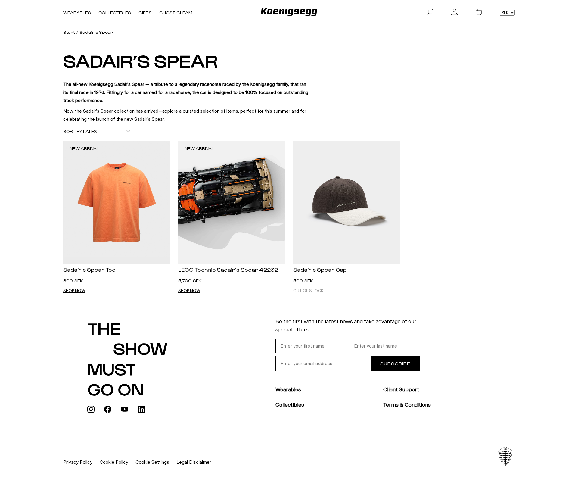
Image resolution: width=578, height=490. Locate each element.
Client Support (401, 389)
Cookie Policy (114, 462)
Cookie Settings (152, 462)
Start (69, 32)
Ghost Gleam (175, 12)
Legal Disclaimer (193, 462)
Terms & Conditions (407, 404)
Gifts (145, 12)
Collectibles (114, 12)
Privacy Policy (77, 462)
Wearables (77, 12)
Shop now (74, 291)
